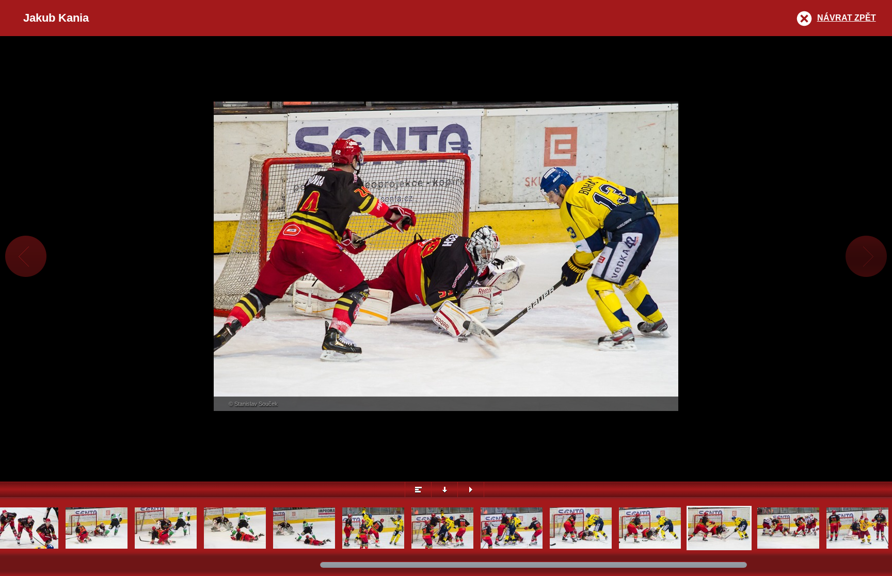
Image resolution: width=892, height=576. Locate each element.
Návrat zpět (846, 17)
